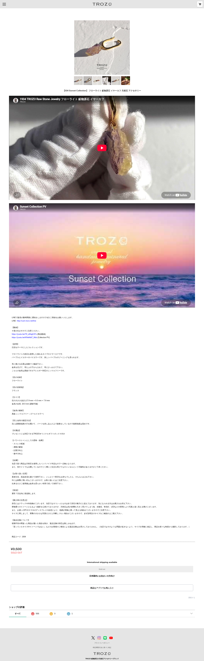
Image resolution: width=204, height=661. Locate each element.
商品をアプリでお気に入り (102, 588)
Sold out (102, 569)
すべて (18, 613)
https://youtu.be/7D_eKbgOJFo (24, 334)
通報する (191, 598)
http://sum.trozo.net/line (26, 321)
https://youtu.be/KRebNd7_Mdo (24, 337)
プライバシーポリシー (102, 643)
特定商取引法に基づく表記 (102, 647)
